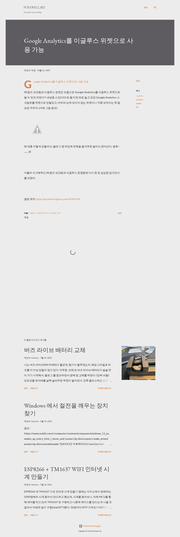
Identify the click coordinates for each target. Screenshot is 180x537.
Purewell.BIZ (34, 7)
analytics (139, 99)
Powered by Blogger (91, 526)
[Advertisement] (68, 305)
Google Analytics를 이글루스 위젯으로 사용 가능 (61, 81)
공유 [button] (138, 81)
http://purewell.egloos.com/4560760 (58, 199)
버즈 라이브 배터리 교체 (55, 350)
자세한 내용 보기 (105, 388)
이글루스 (139, 96)
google (138, 103)
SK (137, 107)
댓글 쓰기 (34, 388)
